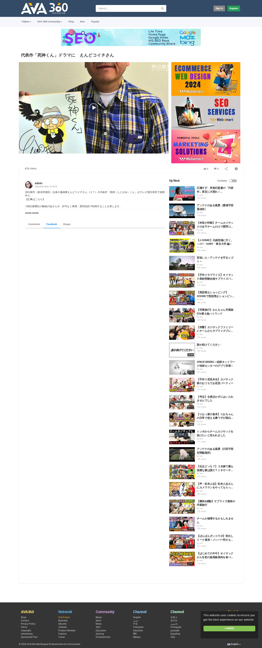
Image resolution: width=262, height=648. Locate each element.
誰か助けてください (208, 344)
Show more (32, 213)
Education (101, 630)
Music (99, 617)
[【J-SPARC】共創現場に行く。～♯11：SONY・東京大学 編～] (182, 245)
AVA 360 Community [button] (48, 21)
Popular (95, 21)
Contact (25, 620)
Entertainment (103, 637)
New (82, 21)
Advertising (27, 633)
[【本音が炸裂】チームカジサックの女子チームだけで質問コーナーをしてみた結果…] (182, 228)
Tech (98, 627)
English (137, 617)
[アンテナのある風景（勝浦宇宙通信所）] (182, 211)
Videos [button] (25, 21)
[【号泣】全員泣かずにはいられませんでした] (182, 402)
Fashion (62, 633)
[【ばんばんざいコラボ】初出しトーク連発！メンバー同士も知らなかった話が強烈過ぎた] (182, 541)
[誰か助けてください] (182, 350)
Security (62, 624)
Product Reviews (66, 630)
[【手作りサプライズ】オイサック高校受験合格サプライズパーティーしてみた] (182, 280)
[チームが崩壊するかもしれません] (182, 524)
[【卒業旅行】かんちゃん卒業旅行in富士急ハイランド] (182, 315)
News (98, 624)
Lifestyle (62, 627)
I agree (229, 628)
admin (38, 183)
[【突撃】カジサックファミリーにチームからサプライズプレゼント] (182, 332)
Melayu (137, 637)
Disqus (67, 224)
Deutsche (138, 630)
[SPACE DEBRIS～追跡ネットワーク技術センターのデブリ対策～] (182, 367)
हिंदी (135, 633)
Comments (34, 224)
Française (138, 627)
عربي (135, 620)
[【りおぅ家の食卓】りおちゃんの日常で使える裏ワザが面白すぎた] (182, 419)
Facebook (51, 224)
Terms (24, 627)
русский (175, 630)
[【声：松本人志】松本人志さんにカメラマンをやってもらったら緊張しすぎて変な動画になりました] (182, 489)
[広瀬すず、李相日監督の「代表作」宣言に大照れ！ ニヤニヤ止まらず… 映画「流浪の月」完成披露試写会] (182, 193)
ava (201, 195)
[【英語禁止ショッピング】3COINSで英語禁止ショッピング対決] (182, 298)
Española (175, 633)
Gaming (100, 633)
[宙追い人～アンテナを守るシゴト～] (182, 263)
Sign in (219, 8)
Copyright (26, 630)
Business (63, 620)
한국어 (174, 620)
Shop (71, 21)
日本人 (174, 617)
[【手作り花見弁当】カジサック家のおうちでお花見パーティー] (182, 385)
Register (234, 8)
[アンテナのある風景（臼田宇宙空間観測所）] (182, 454)
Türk (173, 637)
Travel (61, 637)
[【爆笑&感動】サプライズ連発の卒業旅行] (182, 506)
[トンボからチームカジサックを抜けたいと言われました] (182, 437)
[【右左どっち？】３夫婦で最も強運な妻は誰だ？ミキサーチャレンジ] (182, 472)
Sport (98, 620)
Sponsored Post (29, 637)
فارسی (174, 624)
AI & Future (64, 617)
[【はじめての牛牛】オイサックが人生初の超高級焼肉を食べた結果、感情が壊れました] (182, 559)
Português (176, 627)
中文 (135, 624)
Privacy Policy (28, 624)
